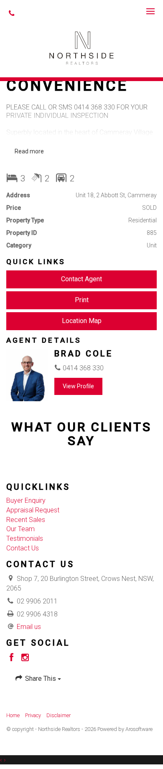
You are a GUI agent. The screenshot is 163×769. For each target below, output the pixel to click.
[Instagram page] (25, 658)
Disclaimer (58, 715)
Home (13, 715)
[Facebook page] (13, 658)
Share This (40, 678)
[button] (81, 300)
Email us (29, 627)
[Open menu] (150, 11)
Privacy (33, 715)
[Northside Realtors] (81, 47)
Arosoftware (139, 729)
